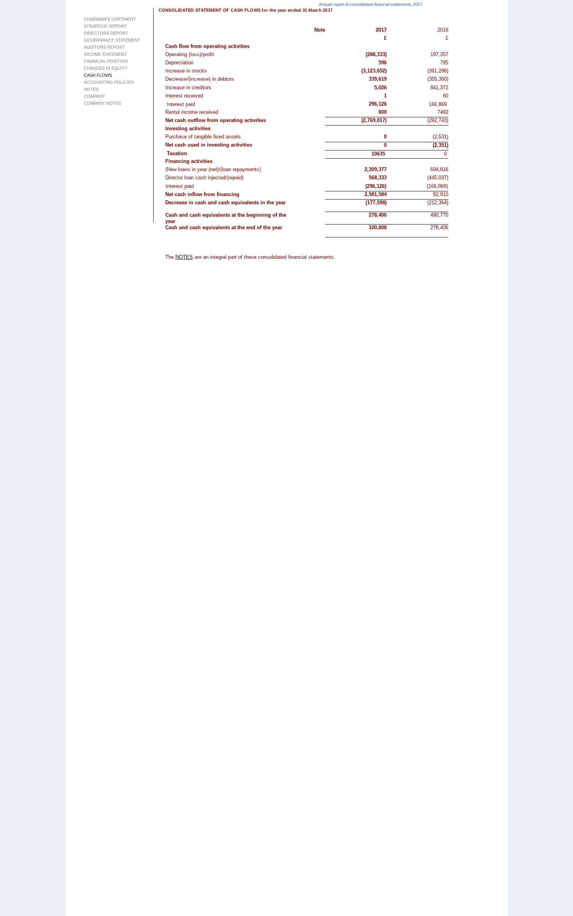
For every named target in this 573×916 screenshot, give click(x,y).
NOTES (184, 257)
